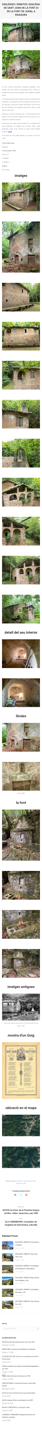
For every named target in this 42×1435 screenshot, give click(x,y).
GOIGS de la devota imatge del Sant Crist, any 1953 (18, 1342)
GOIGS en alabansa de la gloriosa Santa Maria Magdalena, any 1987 (20, 1367)
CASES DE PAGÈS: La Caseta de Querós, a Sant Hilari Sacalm (19, 1384)
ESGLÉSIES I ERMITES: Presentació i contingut (27, 1243)
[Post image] (7, 1245)
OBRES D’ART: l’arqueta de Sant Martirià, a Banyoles (18, 1349)
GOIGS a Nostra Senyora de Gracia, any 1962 (16, 1376)
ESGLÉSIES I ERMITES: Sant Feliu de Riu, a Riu (27, 1302)
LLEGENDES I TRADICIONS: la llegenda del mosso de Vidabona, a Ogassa (18, 1416)
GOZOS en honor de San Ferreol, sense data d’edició (18, 1393)
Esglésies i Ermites (9, 25)
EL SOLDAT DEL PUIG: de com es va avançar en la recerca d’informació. (20, 1358)
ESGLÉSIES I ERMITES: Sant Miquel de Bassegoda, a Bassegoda (26, 1267)
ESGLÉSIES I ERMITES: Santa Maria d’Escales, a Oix (27, 1291)
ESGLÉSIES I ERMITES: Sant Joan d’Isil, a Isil (26, 1255)
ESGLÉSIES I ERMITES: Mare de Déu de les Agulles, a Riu (27, 1279)
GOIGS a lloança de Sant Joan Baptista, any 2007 (17, 1400)
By (29, 1181)
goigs (10, 132)
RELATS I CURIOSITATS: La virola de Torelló (16, 1407)
